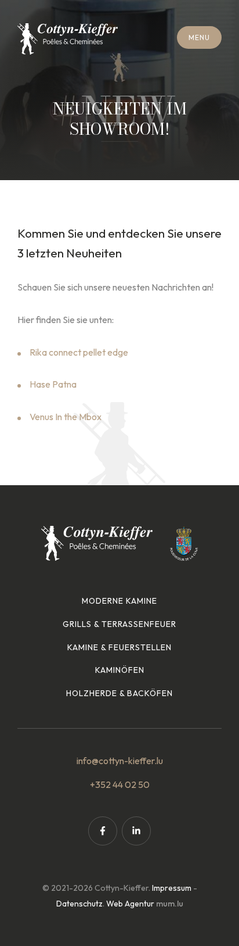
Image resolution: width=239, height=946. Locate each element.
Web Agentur (130, 903)
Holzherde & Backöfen (119, 693)
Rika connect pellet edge (79, 352)
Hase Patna (53, 384)
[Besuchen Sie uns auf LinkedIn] (136, 830)
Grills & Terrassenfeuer (119, 624)
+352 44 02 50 (120, 784)
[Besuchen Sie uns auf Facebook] (102, 830)
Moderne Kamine (119, 601)
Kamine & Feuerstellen (119, 647)
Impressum (171, 888)
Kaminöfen (119, 670)
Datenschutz (79, 903)
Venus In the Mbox (66, 416)
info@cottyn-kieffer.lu (120, 760)
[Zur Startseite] (67, 39)
